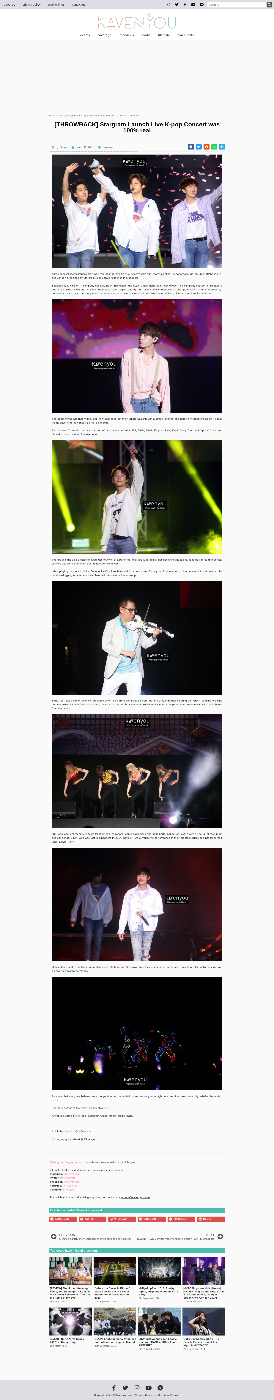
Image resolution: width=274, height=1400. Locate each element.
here (106, 1107)
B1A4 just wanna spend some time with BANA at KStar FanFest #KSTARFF (159, 1342)
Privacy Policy (32, 4)
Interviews (126, 35)
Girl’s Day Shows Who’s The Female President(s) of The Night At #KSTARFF (201, 1342)
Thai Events (185, 35)
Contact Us (78, 4)
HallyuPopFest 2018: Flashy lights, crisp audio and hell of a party (159, 1291)
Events (85, 35)
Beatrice (69, 1131)
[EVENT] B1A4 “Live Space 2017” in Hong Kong (67, 1340)
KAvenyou (69, 1189)
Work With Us (56, 4)
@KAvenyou (71, 1173)
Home (52, 115)
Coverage (104, 35)
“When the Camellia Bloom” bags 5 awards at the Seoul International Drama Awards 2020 (112, 1293)
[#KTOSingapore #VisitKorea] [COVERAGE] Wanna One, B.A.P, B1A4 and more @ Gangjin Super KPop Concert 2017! (203, 1293)
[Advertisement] (137, 68)
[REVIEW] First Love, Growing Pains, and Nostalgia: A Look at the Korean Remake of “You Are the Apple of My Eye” (70, 1293)
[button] (191, 147)
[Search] (269, 4)
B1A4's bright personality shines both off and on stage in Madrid (115, 1340)
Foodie (146, 35)
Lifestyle (164, 35)
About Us (9, 4)
